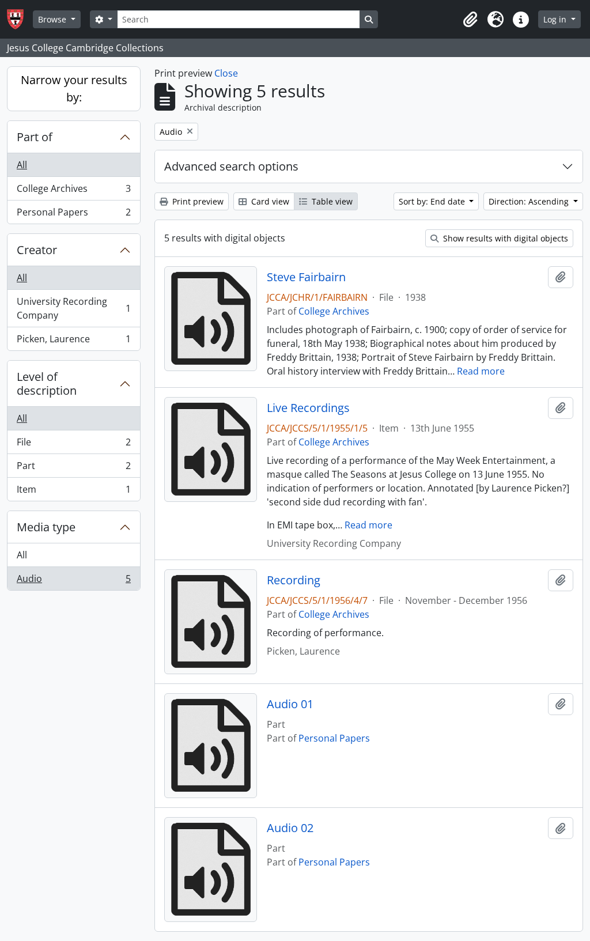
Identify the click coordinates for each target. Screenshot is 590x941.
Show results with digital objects (504, 238)
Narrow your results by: (74, 88)
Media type (46, 527)
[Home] (20, 19)
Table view (331, 201)
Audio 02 (290, 828)
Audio (73, 581)
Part (73, 468)
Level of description (47, 383)
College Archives (73, 191)
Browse (53, 19)
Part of (34, 137)
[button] (470, 19)
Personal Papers (73, 215)
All (22, 164)
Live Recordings (308, 408)
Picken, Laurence (73, 341)
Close (226, 73)
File (73, 445)
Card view (269, 201)
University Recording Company (73, 308)
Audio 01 (290, 704)
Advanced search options (231, 166)
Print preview (197, 201)
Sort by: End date (433, 201)
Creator (37, 250)
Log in (556, 19)
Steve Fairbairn (306, 277)
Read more (481, 371)
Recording (293, 580)
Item (73, 492)
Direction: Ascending (530, 201)
